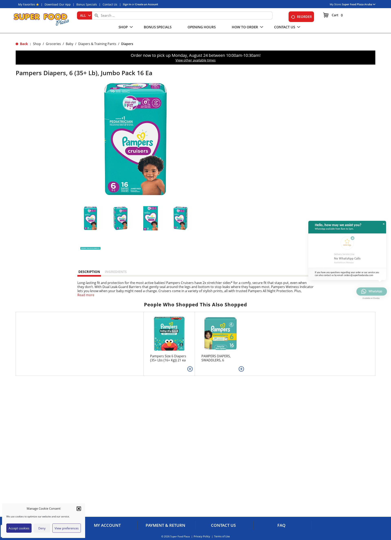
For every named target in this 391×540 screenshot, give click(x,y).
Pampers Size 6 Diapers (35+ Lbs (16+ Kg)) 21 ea (168, 358)
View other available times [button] (196, 60)
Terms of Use (222, 536)
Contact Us (110, 4)
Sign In (127, 4)
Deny (42, 528)
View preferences (67, 528)
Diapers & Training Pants (97, 44)
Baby (69, 44)
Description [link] (89, 271)
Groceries (53, 44)
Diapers (127, 44)
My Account (107, 525)
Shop (37, 44)
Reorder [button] (304, 16)
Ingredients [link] (116, 271)
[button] (79, 509)
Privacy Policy (202, 536)
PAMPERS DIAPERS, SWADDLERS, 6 (216, 358)
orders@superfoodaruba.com (358, 275)
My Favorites (26, 4)
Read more (85, 295)
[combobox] (84, 15)
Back (23, 44)
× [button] (384, 224)
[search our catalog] (96, 15)
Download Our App (58, 4)
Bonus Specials (86, 4)
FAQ (281, 525)
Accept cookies (19, 528)
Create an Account (146, 4)
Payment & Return (165, 525)
